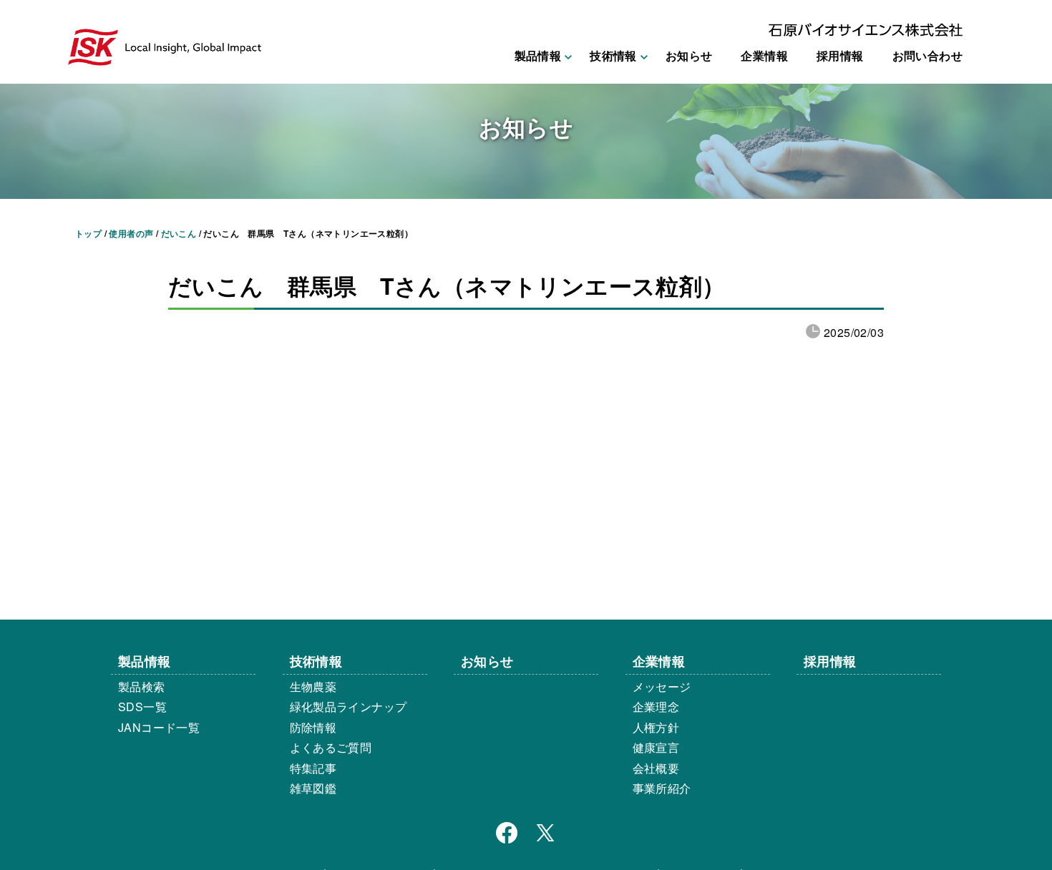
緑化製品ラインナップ (348, 706)
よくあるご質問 (331, 747)
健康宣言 (656, 747)
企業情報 (764, 55)
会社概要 (656, 768)
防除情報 (313, 727)
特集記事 (313, 768)
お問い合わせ (927, 55)
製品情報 (144, 661)
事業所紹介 (662, 788)
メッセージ (662, 686)
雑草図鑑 (313, 788)
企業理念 (656, 706)
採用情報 (840, 55)
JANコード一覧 (159, 727)
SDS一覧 (142, 706)
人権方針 (656, 727)
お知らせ (689, 55)
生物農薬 (313, 686)
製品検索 (141, 686)
